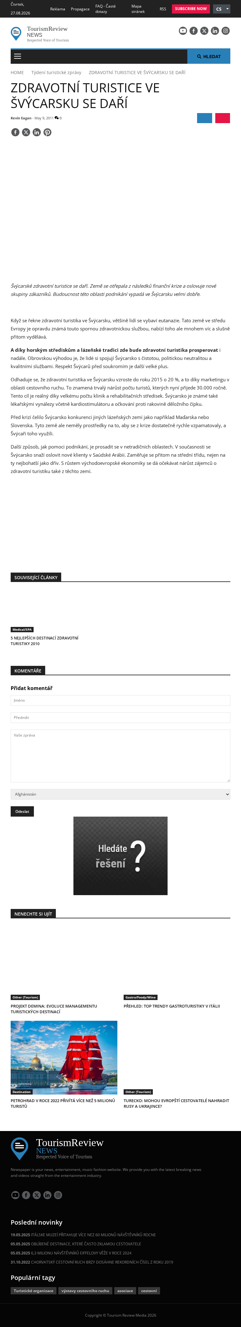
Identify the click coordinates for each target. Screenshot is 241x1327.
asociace (125, 1290)
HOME (17, 72)
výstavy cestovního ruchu (85, 1290)
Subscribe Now (191, 8)
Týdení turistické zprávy (56, 72)
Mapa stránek (138, 8)
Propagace (80, 9)
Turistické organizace (33, 1290)
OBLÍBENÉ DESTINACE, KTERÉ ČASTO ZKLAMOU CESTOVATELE (76, 1244)
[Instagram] (226, 31)
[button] (221, 9)
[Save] (47, 133)
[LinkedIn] (215, 31)
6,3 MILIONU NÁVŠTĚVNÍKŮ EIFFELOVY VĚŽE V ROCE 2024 (71, 1253)
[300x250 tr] (120, 520)
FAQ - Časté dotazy (105, 8)
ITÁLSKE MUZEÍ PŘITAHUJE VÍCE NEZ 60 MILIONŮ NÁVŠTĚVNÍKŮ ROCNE (83, 1234)
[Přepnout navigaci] (17, 57)
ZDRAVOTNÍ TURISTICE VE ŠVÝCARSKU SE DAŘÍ (137, 72)
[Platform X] (204, 31)
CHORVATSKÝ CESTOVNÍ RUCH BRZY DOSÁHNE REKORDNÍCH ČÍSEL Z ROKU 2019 (92, 1262)
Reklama (57, 9)
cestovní (149, 1290)
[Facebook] (194, 31)
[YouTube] (183, 31)
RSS (163, 9)
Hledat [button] (212, 56)
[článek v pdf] (222, 118)
